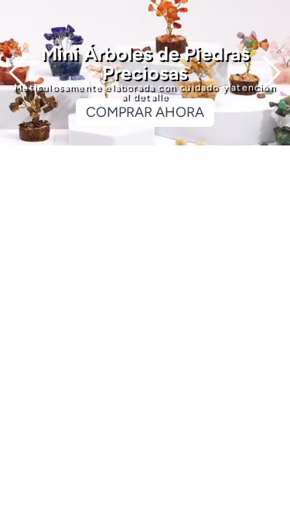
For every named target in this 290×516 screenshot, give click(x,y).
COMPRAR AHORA (145, 112)
